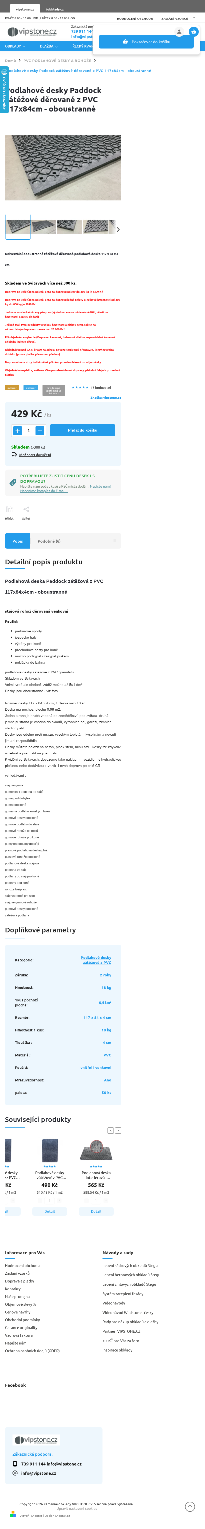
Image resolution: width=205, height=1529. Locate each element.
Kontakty (12, 1288)
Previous (111, 1130)
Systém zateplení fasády (122, 1293)
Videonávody (113, 1302)
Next (119, 1130)
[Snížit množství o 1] (40, 430)
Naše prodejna (17, 1296)
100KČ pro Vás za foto (120, 1340)
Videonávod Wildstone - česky (127, 1312)
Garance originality (21, 1327)
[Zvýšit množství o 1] (17, 430)
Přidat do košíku (82, 430)
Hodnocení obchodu (135, 19)
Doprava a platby (19, 1280)
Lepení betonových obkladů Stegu (131, 1274)
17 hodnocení (101, 387)
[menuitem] (18, 46)
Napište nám (15, 1342)
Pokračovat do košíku (151, 41)
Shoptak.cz (62, 1515)
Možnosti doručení (35, 454)
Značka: (105, 397)
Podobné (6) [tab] (49, 541)
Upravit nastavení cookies (76, 1508)
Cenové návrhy (17, 1311)
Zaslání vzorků (175, 19)
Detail (49, 1211)
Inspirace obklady (117, 1349)
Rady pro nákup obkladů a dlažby (130, 1321)
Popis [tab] (17, 541)
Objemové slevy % (20, 1304)
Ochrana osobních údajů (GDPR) (32, 1350)
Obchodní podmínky (22, 1319)
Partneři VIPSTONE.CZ (121, 1331)
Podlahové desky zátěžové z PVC (96, 960)
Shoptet (36, 1515)
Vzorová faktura (19, 1335)
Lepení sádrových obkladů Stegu (130, 1265)
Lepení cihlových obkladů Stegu (129, 1284)
